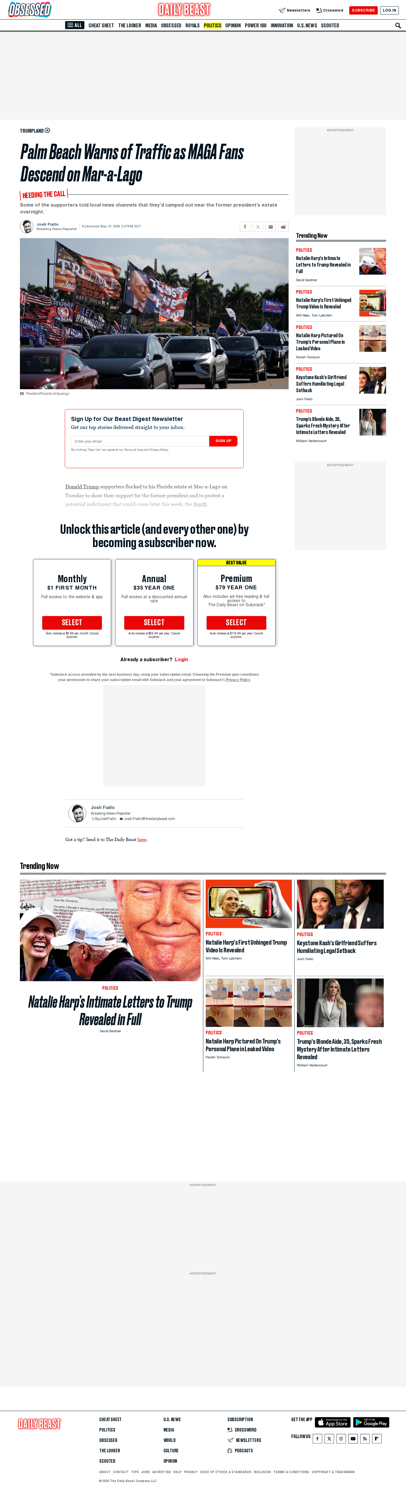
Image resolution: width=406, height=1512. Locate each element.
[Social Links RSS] (365, 1440)
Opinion (233, 25)
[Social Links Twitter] (329, 1440)
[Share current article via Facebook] (245, 226)
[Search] (398, 26)
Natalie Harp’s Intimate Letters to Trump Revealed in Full (110, 1010)
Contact (121, 1472)
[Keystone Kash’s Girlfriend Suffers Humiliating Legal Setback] (372, 392)
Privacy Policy (159, 450)
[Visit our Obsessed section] (48, 10)
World (169, 1440)
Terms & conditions (291, 1472)
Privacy (191, 1472)
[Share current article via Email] (270, 226)
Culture (171, 1450)
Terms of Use (134, 450)
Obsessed (171, 25)
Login (181, 659)
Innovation (282, 25)
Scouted (330, 25)
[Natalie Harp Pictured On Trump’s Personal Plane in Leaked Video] (372, 350)
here (142, 839)
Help (177, 1472)
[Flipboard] (376, 1440)
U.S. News (307, 25)
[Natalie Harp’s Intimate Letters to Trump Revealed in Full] (372, 273)
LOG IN (389, 10)
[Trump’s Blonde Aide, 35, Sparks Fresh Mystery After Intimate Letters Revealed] (372, 433)
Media (151, 25)
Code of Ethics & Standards (225, 1472)
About (105, 1472)
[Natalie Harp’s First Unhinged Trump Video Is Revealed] (372, 314)
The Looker (129, 25)
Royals (192, 25)
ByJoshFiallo (105, 819)
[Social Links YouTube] (353, 1440)
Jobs (145, 1472)
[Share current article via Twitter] (258, 226)
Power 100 (256, 25)
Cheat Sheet (101, 25)
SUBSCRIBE (363, 10)
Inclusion (262, 1472)
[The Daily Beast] (184, 10)
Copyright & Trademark (333, 1472)
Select (72, 623)
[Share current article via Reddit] (283, 226)
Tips (135, 1472)
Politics (212, 25)
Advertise (161, 1472)
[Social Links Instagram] (341, 1440)
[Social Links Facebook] (317, 1440)
